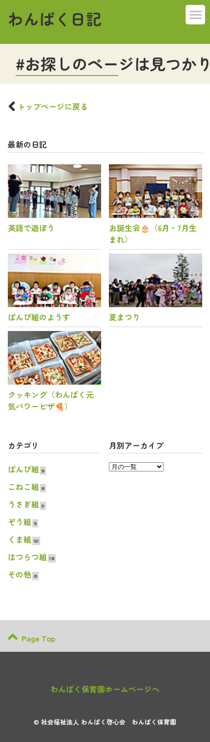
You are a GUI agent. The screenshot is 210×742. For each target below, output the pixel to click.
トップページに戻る (53, 106)
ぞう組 (19, 521)
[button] (195, 14)
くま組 (19, 539)
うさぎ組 (23, 504)
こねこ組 (23, 486)
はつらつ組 (27, 557)
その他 (19, 574)
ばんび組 (23, 469)
